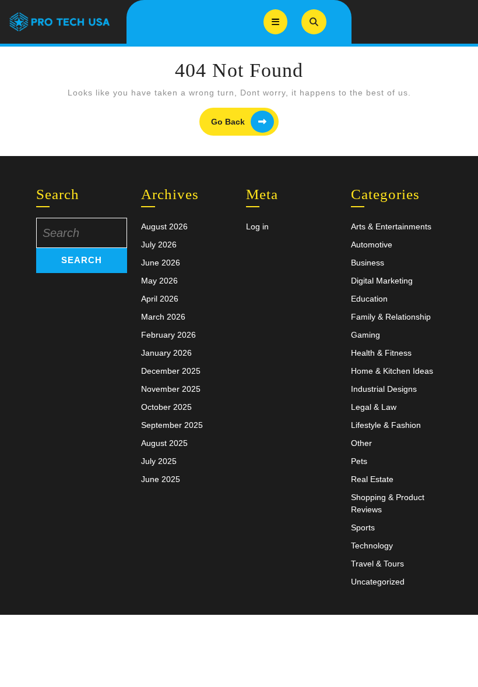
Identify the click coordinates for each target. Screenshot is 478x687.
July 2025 (159, 461)
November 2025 (171, 389)
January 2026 (166, 352)
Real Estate (372, 479)
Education (369, 298)
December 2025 (171, 371)
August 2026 (164, 226)
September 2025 (172, 425)
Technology (372, 545)
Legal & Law (373, 407)
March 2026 (163, 316)
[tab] (275, 21)
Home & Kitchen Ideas (392, 371)
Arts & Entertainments (391, 226)
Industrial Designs (384, 389)
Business (367, 262)
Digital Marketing (382, 280)
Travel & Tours (377, 563)
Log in (257, 226)
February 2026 (168, 334)
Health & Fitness (381, 352)
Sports (363, 527)
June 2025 (160, 479)
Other (361, 443)
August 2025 (164, 443)
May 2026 (159, 280)
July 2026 (159, 244)
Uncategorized (378, 581)
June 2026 (160, 262)
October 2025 (166, 407)
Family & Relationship (391, 316)
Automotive (371, 244)
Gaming (365, 334)
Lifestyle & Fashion (386, 425)
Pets (359, 461)
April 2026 (159, 298)
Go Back (245, 122)
